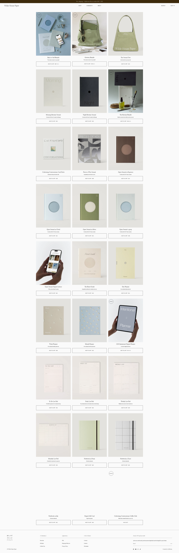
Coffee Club (42, 546)
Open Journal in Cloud (53, 229)
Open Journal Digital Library (53, 287)
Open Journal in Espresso (125, 172)
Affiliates (42, 543)
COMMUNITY (89, 5)
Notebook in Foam (89, 459)
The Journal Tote (126, 57)
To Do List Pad (53, 401)
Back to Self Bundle (53, 57)
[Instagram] (133, 549)
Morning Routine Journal (53, 115)
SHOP (80, 5)
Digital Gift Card (89, 516)
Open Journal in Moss (89, 229)
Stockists (42, 540)
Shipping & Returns (66, 543)
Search (163, 5)
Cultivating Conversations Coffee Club (125, 516)
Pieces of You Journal (89, 172)
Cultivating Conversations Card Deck (53, 172)
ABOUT (99, 5)
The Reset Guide (89, 287)
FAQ (63, 540)
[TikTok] (140, 549)
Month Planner (89, 344)
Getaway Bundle (89, 57)
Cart (173, 5)
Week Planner (53, 344)
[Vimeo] (135, 549)
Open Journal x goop (125, 229)
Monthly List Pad (53, 459)
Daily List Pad (89, 401)
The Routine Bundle (126, 115)
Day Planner (125, 287)
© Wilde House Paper (12, 549)
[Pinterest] (138, 549)
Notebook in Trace (125, 459)
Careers (85, 543)
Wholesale (86, 546)
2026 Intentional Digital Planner (125, 344)
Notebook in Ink (53, 516)
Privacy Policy (65, 546)
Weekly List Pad (125, 401)
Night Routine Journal (89, 115)
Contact (85, 540)
